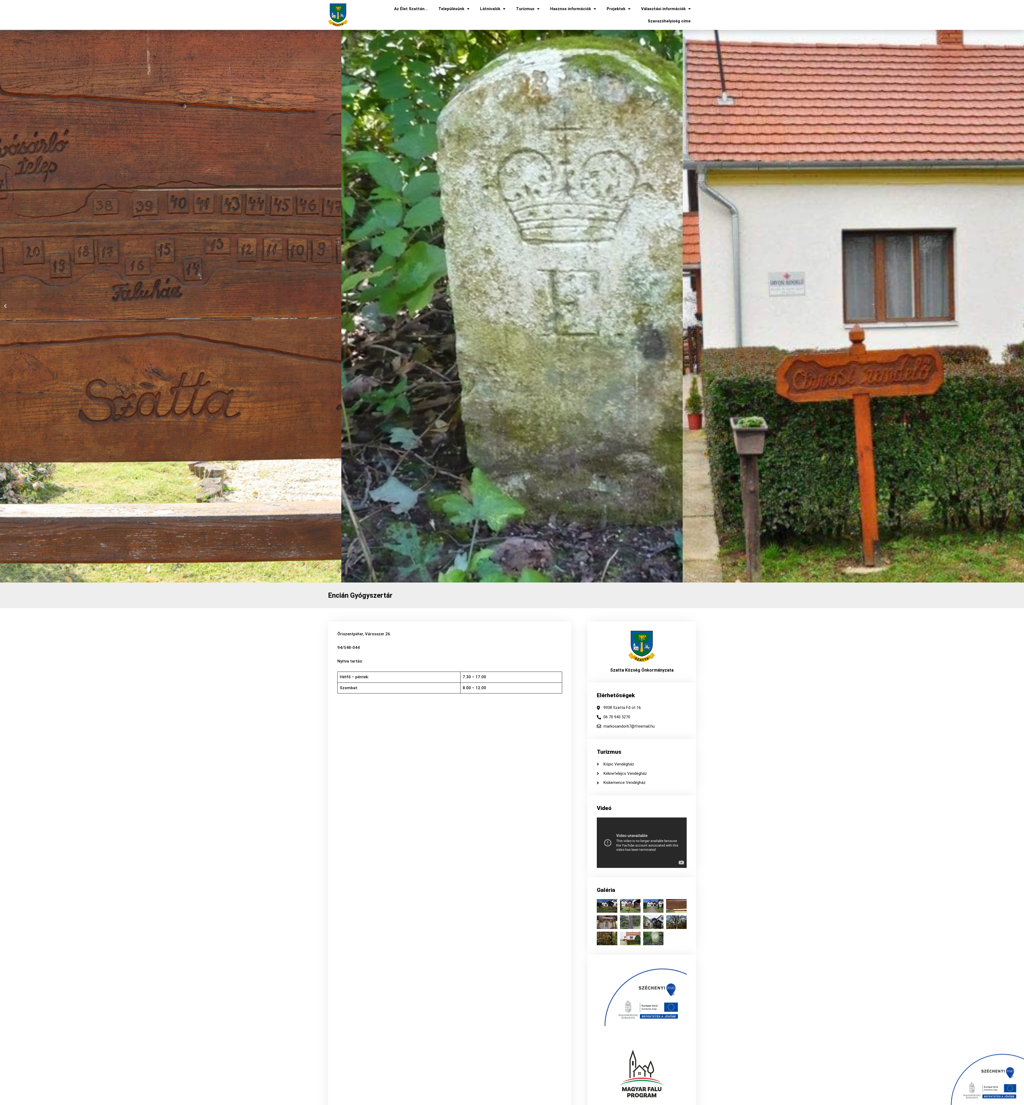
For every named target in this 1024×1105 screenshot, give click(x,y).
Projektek (616, 8)
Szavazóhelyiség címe (669, 21)
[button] (5, 306)
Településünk (451, 8)
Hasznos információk (570, 8)
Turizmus (525, 8)
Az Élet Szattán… (411, 8)
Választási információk (663, 8)
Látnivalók (490, 8)
